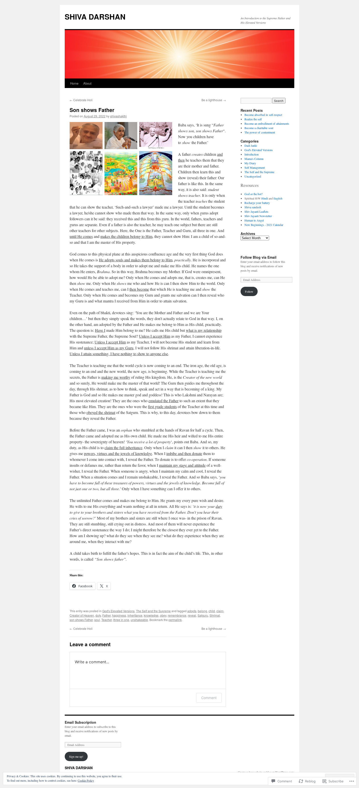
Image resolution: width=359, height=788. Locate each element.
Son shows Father (92, 109)
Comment (209, 698)
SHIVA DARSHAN (95, 16)
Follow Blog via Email (258, 257)
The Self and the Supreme (153, 611)
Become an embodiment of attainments (266, 123)
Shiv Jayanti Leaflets (256, 211)
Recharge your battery (257, 203)
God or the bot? (253, 194)
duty (98, 615)
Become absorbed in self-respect (263, 115)
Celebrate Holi (81, 100)
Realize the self (253, 119)
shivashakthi (118, 116)
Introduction (251, 154)
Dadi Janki (250, 145)
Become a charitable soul (258, 128)
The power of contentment (259, 132)
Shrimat (215, 615)
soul (97, 620)
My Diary (250, 163)
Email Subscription (80, 722)
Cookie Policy (86, 780)
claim (219, 611)
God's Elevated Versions (118, 611)
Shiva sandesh (252, 207)
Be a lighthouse (213, 100)
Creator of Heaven (82, 615)
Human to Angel (254, 220)
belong (202, 611)
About (87, 83)
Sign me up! (76, 756)
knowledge (151, 615)
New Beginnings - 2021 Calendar (263, 225)
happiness (119, 615)
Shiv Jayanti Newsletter (258, 216)
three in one (121, 620)
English (278, 198)
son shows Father (81, 620)
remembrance (177, 615)
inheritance (134, 615)
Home (74, 83)
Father (106, 615)
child (212, 611)
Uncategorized (252, 176)
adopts (191, 611)
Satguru (203, 615)
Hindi (264, 198)
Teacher (106, 620)
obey (163, 615)
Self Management (254, 167)
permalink (175, 620)
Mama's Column (254, 159)
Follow (249, 291)
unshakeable (139, 620)
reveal (192, 615)
